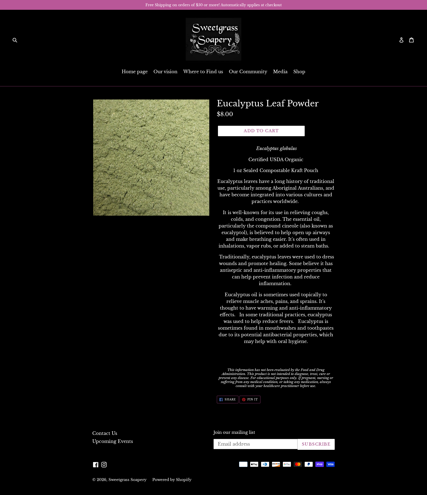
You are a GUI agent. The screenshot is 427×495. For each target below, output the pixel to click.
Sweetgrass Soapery (128, 479)
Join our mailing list (234, 432)
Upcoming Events (112, 441)
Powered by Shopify (171, 479)
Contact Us (104, 433)
